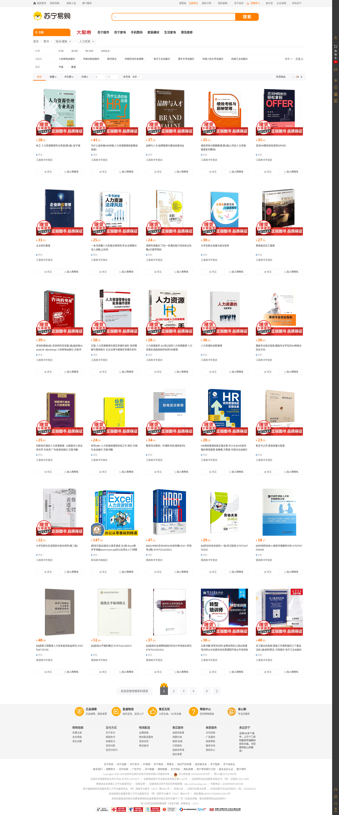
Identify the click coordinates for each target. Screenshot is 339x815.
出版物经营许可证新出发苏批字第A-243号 (165, 779)
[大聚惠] (84, 32)
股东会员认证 (226, 769)
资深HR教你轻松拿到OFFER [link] (271, 145)
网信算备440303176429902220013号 (212, 793)
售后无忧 (164, 709)
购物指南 (77, 727)
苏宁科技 (108, 764)
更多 (287, 59)
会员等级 (77, 737)
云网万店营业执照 (196, 789)
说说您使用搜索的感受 (134, 691)
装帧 (37, 67)
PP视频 (146, 764)
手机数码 (137, 32)
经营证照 (140, 784)
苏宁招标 (175, 769)
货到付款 (110, 745)
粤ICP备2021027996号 (225, 774)
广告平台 (136, 769)
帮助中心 (205, 709)
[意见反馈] (335, 796)
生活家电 (170, 32)
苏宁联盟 (149, 769)
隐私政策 (188, 769)
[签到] (335, 94)
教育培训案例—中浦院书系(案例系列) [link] (165, 445)
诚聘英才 (110, 769)
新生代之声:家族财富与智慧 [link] (270, 445)
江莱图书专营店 (44, 160)
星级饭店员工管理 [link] (265, 245)
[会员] (335, 38)
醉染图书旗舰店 (99, 560)
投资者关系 (201, 764)
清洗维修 (187, 32)
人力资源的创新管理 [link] (211, 345)
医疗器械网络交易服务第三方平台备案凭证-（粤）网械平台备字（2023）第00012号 (126, 789)
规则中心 (210, 750)
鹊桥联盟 (162, 769)
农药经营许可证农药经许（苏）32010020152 (233, 789)
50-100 (89, 51)
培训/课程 (61, 41)
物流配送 (144, 727)
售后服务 (177, 727)
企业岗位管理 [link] (43, 245)
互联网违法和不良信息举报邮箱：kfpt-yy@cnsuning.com (177, 784)
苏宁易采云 (229, 764)
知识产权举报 (184, 764)
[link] (39, 77)
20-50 (74, 51)
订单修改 (177, 745)
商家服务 (211, 727)
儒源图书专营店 (154, 560)
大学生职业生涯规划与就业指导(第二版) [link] (57, 546)
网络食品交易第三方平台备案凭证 (113, 784)
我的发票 (177, 754)
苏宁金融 (121, 764)
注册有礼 (193, 3)
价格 (37, 51)
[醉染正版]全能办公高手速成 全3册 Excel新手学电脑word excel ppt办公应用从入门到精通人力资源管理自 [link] (114, 550)
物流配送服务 (146, 737)
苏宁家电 (120, 32)
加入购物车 (73, 171)
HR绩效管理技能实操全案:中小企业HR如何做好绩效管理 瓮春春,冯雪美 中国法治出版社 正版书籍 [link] (224, 449)
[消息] (335, 70)
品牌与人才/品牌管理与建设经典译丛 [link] (165, 145)
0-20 (61, 51)
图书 (46, 41)
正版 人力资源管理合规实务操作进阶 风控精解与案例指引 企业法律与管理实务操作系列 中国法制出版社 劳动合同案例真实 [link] (114, 349)
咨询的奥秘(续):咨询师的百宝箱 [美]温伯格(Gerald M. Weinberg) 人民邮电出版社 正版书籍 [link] (59, 349)
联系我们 (97, 769)
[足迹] (335, 87)
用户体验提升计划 (206, 769)
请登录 (182, 3)
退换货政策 (178, 732)
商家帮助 (210, 741)
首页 (36, 41)
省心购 (242, 709)
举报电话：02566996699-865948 (227, 784)
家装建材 (153, 32)
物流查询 (144, 745)
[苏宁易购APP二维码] (335, 803)
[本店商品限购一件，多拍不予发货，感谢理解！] (114, 512)
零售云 (170, 764)
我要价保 (177, 737)
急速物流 (128, 709)
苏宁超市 (103, 32)
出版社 (38, 59)
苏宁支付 (110, 732)
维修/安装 (177, 741)
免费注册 (77, 732)
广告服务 (210, 737)
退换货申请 (178, 750)
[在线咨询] (335, 789)
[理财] (335, 80)
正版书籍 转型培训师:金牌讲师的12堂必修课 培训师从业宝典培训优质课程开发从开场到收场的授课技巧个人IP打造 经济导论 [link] (224, 650)
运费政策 (144, 732)
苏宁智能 (215, 764)
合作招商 (210, 732)
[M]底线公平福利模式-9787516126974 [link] (111, 646)
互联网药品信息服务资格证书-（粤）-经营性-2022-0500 (220, 779)
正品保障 (91, 709)
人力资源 (84, 41)
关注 (49, 171)
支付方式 (111, 727)
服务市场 (210, 745)
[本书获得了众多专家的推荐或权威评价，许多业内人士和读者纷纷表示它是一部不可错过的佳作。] (169, 512)
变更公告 (178, 789)
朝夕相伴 (241, 769)
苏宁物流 (158, 764)
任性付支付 (112, 750)
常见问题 (77, 741)
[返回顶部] (335, 810)
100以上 (105, 51)
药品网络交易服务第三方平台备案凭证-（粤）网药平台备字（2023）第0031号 (149, 793)
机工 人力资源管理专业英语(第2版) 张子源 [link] (58, 145)
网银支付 (110, 737)
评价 (39, 155)
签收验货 (144, 741)
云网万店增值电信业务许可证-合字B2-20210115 (114, 779)
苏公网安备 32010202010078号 (194, 774)
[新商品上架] (59, 112)
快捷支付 (110, 741)
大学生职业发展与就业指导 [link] (215, 245)
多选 (298, 59)
